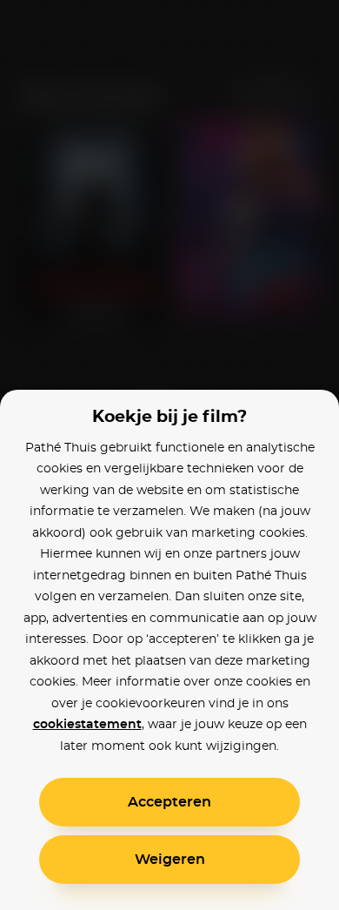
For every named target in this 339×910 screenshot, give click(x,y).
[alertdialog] (169, 455)
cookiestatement (87, 725)
